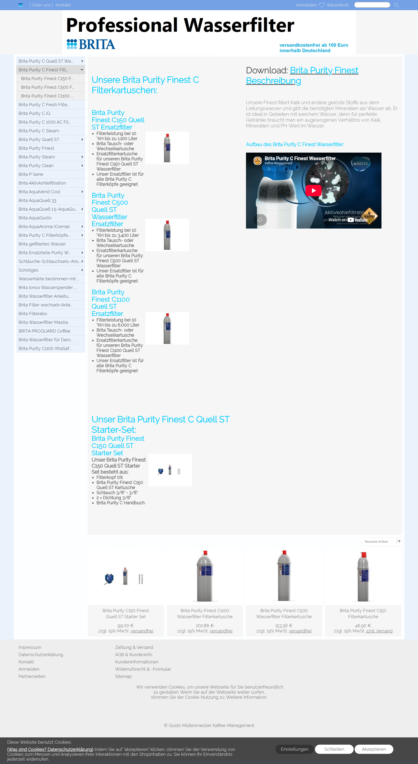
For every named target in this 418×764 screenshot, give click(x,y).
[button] (396, 5)
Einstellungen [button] (294, 749)
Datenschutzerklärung (41, 654)
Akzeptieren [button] (374, 749)
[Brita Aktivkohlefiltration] (50, 182)
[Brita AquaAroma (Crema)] (50, 226)
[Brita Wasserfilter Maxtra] (50, 322)
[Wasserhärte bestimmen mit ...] (50, 278)
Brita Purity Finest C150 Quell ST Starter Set (118, 445)
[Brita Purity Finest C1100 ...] (50, 95)
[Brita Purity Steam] (50, 156)
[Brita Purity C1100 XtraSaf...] (50, 348)
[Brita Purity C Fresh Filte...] (50, 104)
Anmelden (306, 4)
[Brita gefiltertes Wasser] (50, 243)
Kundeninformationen (136, 661)
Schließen (334, 749)
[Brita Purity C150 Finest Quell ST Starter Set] (126, 621)
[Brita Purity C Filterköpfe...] (50, 235)
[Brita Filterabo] (50, 313)
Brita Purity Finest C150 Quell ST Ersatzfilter (118, 120)
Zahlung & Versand (134, 647)
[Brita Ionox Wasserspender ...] (50, 287)
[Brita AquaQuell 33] (50, 200)
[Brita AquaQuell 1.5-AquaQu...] (50, 209)
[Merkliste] (322, 5)
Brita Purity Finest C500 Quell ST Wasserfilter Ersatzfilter (110, 210)
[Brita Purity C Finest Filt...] (50, 69)
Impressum (30, 647)
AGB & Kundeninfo (133, 654)
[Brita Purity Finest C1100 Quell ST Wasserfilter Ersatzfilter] (167, 314)
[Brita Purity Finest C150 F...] (50, 78)
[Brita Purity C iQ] (50, 113)
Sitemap (123, 676)
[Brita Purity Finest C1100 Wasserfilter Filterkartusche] (205, 621)
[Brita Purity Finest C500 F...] (50, 87)
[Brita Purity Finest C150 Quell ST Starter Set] (170, 456)
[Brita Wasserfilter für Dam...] (50, 339)
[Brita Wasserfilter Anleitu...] (50, 296)
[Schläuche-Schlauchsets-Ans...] (50, 261)
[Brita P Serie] (50, 174)
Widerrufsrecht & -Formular (143, 669)
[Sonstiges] (50, 270)
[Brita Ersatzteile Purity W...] (50, 252)
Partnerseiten (32, 676)
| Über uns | (41, 4)
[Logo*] (20, 5)
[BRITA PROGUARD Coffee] (50, 330)
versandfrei (142, 630)
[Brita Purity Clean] (50, 165)
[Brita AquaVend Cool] (50, 191)
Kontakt (63, 4)
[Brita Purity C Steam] (50, 130)
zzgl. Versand (379, 630)
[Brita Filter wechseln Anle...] (50, 304)
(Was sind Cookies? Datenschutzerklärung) (50, 749)
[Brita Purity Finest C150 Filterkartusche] (363, 621)
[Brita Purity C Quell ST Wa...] (50, 61)
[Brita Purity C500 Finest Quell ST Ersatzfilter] (167, 134)
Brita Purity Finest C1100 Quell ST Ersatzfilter (111, 302)
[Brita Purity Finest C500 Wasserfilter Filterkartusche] (284, 621)
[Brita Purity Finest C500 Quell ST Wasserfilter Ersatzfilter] (167, 221)
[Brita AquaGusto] (50, 217)
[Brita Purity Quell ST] (50, 139)
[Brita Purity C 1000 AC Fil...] (50, 122)
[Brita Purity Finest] (50, 148)
